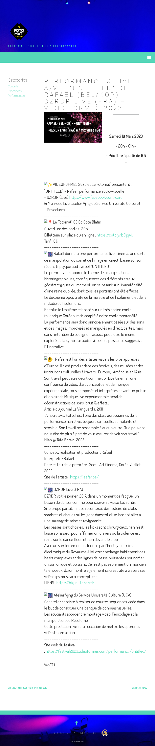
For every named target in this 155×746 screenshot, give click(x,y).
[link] (96, 197)
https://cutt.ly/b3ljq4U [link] (115, 235)
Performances (16, 95)
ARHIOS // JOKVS (139, 688)
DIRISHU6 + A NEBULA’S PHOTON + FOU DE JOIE (27, 688)
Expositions (15, 91)
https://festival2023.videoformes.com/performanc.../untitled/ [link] (96, 651)
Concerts (13, 86)
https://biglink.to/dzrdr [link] (75, 582)
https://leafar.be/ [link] (84, 476)
